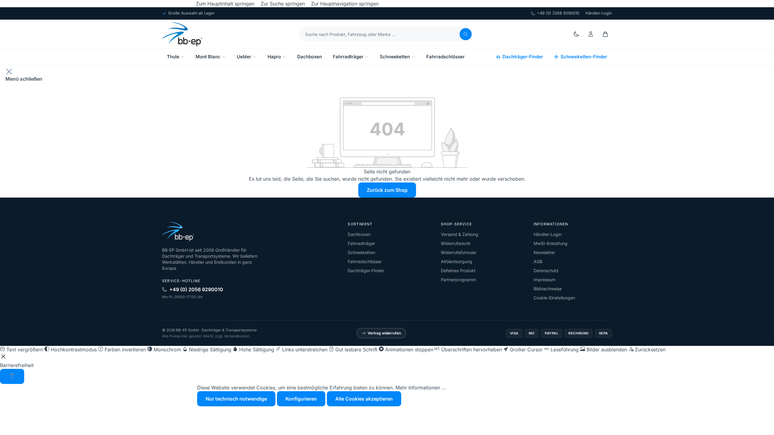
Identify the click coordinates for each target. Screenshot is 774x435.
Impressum (544, 279)
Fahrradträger (348, 57)
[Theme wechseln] (576, 34)
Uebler (244, 57)
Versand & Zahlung (459, 234)
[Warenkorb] (605, 34)
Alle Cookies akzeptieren (364, 399)
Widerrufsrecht (455, 243)
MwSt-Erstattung (550, 243)
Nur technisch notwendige (236, 399)
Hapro (274, 57)
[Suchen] (466, 34)
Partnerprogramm (458, 279)
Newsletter (544, 252)
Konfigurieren (301, 399)
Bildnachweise (548, 288)
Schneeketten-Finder (584, 57)
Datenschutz (546, 270)
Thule (173, 57)
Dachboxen (309, 57)
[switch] (21, 349)
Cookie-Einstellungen (554, 297)
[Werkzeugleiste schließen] (3, 357)
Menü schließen (23, 79)
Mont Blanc (208, 57)
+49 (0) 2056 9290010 (558, 13)
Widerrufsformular (458, 252)
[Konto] (590, 34)
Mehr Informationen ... (420, 388)
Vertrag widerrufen (384, 333)
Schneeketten (395, 57)
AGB (538, 261)
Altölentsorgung (456, 261)
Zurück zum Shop (387, 190)
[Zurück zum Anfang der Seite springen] (12, 376)
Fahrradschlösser (445, 57)
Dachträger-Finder (522, 57)
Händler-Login (598, 13)
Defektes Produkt (458, 270)
